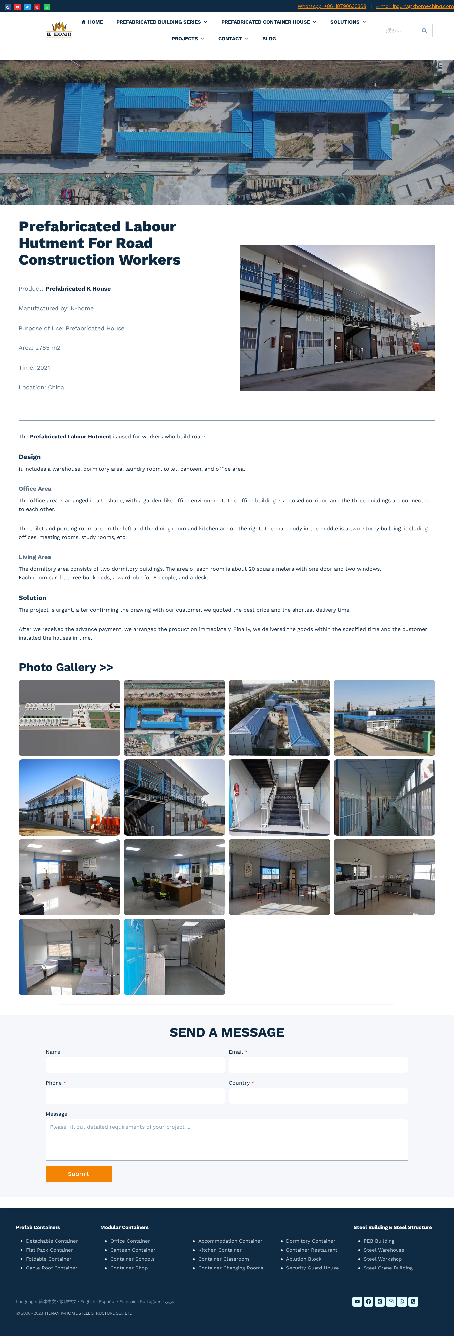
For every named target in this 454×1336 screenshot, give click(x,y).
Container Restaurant (311, 1250)
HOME (95, 22)
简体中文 (47, 1301)
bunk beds (96, 577)
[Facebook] (8, 7)
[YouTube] (17, 7)
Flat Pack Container (49, 1250)
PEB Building (379, 1241)
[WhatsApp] (47, 7)
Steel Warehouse (384, 1250)
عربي (170, 1301)
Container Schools (132, 1259)
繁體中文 (68, 1301)
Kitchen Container (220, 1250)
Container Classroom (223, 1259)
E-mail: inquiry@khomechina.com (415, 6)
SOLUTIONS (345, 22)
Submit (78, 1174)
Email (238, 1052)
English (87, 1301)
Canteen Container (132, 1250)
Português (150, 1301)
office (223, 469)
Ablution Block (304, 1259)
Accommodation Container (230, 1241)
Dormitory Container (310, 1241)
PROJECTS (185, 39)
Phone (56, 1083)
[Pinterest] (37, 7)
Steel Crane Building (388, 1268)
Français (127, 1301)
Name (53, 1052)
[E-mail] (391, 1302)
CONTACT (230, 39)
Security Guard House (312, 1268)
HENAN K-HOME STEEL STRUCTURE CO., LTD (88, 1313)
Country (241, 1083)
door (326, 569)
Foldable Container (48, 1259)
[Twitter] (27, 7)
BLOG (269, 39)
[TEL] (413, 1302)
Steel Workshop (383, 1259)
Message (56, 1114)
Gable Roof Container (51, 1268)
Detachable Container (52, 1241)
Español (107, 1301)
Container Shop (129, 1268)
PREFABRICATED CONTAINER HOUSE (265, 22)
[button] (69, 718)
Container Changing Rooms (230, 1268)
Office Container (130, 1241)
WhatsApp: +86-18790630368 (332, 6)
